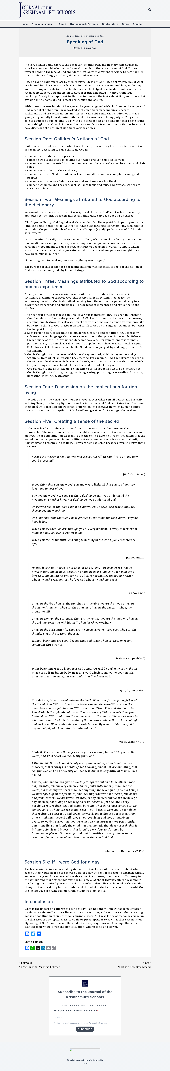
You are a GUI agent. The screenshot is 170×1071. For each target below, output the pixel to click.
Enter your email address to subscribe (75, 1011)
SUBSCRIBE (85, 1029)
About (62, 24)
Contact (138, 24)
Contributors (110, 24)
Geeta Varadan (87, 48)
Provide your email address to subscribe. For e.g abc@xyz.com (80, 1023)
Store (125, 24)
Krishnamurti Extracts (84, 24)
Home (24, 24)
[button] (149, 10)
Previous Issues (42, 24)
